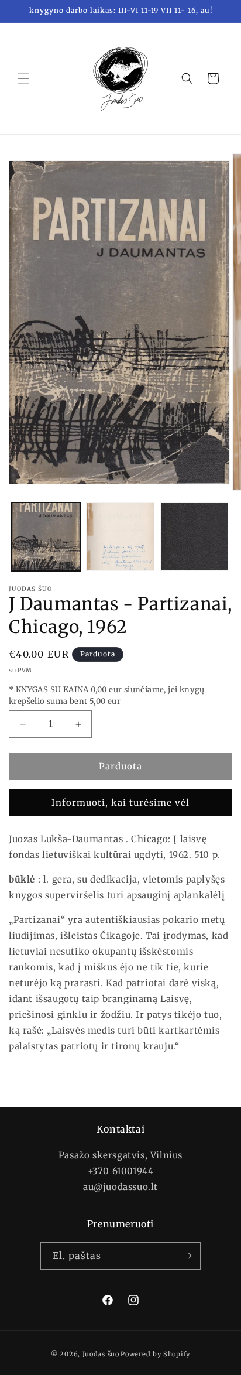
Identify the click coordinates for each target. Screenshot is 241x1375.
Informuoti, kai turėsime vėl (120, 802)
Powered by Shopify (155, 1354)
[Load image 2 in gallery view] (120, 536)
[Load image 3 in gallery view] (194, 536)
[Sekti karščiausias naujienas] (187, 1256)
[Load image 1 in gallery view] (46, 536)
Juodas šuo (100, 1354)
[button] (23, 78)
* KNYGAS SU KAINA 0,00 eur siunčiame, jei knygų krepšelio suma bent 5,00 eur (107, 695)
